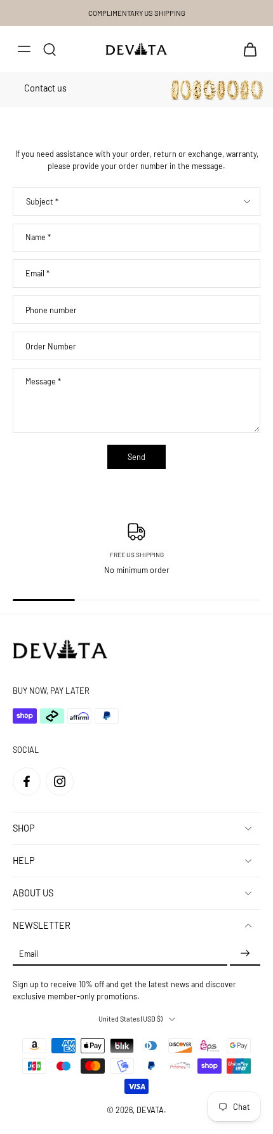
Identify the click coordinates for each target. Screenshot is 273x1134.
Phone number (51, 309)
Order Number (50, 346)
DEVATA (150, 1110)
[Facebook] (27, 781)
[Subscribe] (245, 954)
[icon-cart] (246, 49)
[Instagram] (60, 781)
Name (38, 237)
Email (37, 273)
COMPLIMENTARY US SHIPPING (136, 13)
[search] (49, 49)
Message (43, 381)
